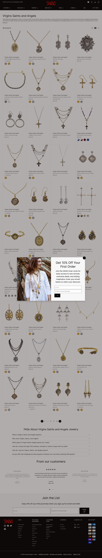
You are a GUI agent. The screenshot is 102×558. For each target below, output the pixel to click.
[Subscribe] (57, 295)
